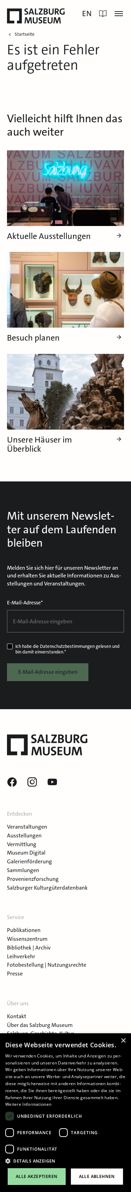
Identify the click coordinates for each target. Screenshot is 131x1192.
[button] (65, 1161)
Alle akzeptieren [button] (36, 1176)
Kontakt (16, 1016)
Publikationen (24, 930)
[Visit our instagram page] (32, 782)
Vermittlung (21, 844)
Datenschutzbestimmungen (67, 646)
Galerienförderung (29, 861)
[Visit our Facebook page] (12, 782)
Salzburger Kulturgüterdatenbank (47, 887)
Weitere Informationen (28, 1104)
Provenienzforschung (33, 879)
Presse (15, 973)
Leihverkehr (21, 956)
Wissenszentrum (27, 939)
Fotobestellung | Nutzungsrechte (46, 964)
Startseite (25, 34)
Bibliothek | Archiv (29, 947)
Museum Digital (26, 852)
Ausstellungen (24, 835)
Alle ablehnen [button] (97, 1176)
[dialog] (65, 1112)
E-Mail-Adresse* (25, 602)
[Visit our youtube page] (52, 782)
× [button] (123, 1040)
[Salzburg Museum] (36, 15)
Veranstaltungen (27, 826)
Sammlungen (23, 870)
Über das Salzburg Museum (40, 1025)
